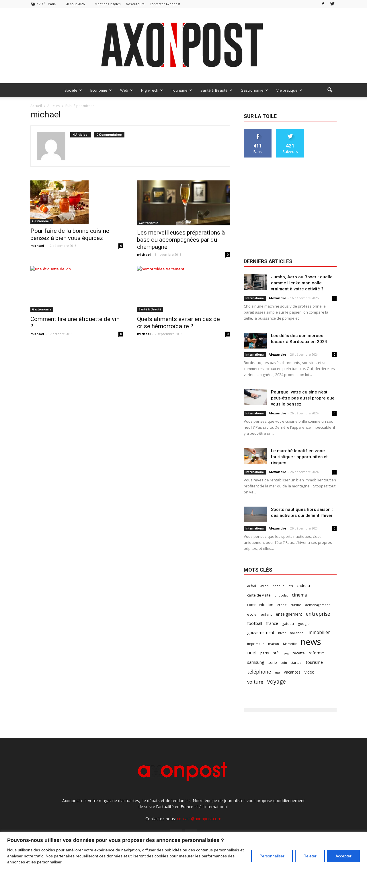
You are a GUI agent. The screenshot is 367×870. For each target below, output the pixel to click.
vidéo (309, 672)
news (311, 642)
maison (273, 644)
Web (124, 90)
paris (264, 653)
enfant (266, 614)
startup (296, 663)
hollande (296, 633)
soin (284, 663)
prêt (276, 653)
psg (286, 653)
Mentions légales (107, 4)
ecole (252, 614)
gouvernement (260, 632)
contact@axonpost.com (199, 818)
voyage (276, 681)
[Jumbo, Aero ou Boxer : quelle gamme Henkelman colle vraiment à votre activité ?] (255, 282)
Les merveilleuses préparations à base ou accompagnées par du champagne (181, 239)
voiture (255, 682)
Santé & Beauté (214, 90)
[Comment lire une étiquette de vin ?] (76, 289)
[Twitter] (332, 4)
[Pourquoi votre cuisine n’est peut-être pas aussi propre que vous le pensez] (255, 397)
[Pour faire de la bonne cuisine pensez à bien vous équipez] (76, 202)
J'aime (258, 131)
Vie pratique (287, 90)
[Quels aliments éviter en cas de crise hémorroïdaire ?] (183, 289)
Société (71, 90)
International (255, 298)
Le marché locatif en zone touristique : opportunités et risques (299, 456)
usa (277, 672)
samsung (255, 662)
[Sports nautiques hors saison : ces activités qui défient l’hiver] (255, 514)
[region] (183, 851)
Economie (98, 90)
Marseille (290, 644)
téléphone (259, 672)
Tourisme (179, 90)
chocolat (281, 595)
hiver (282, 633)
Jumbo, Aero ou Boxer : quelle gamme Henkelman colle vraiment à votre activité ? (302, 283)
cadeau (303, 585)
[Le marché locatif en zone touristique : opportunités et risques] (255, 456)
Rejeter (310, 856)
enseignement (289, 614)
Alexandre (277, 298)
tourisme (314, 662)
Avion (264, 586)
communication (260, 604)
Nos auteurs (135, 4)
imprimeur (255, 644)
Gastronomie (252, 90)
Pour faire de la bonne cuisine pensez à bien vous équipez (69, 234)
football (254, 623)
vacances (292, 672)
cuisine (295, 605)
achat (251, 585)
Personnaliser (271, 856)
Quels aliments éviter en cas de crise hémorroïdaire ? (178, 323)
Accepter (343, 856)
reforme (316, 653)
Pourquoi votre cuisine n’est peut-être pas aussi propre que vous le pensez (303, 398)
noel (251, 653)
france (272, 623)
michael (37, 245)
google (304, 623)
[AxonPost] (183, 45)
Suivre (290, 131)
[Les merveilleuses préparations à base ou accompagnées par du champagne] (183, 202)
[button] (330, 90)
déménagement (317, 605)
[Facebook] (323, 4)
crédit (281, 605)
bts (290, 586)
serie (272, 662)
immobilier (318, 632)
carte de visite (259, 595)
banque (278, 586)
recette (298, 653)
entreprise (318, 614)
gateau (288, 623)
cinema (299, 595)
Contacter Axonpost (165, 4)
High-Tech (149, 90)
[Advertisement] (290, 208)
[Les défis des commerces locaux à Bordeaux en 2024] (255, 341)
